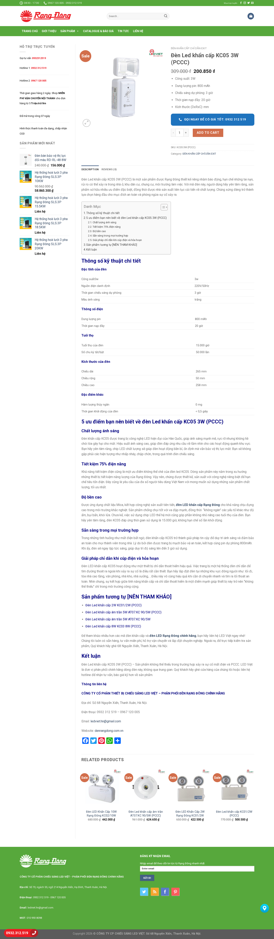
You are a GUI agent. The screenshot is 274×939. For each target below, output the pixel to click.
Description (90, 169)
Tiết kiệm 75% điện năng (107, 226)
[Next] (254, 799)
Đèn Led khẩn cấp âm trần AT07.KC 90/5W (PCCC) (146, 813)
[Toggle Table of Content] (162, 207)
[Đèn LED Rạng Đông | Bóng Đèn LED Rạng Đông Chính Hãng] (60, 16)
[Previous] (82, 799)
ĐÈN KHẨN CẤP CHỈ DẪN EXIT (189, 48)
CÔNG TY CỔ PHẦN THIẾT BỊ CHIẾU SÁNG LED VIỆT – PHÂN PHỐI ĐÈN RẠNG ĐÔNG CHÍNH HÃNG (153, 693)
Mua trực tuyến (230, 3)
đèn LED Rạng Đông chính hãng (172, 636)
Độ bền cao (99, 231)
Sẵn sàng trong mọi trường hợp (110, 235)
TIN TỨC (123, 31)
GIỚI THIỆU (49, 31)
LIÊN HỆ (138, 31)
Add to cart (208, 133)
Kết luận (91, 249)
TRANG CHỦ (30, 31)
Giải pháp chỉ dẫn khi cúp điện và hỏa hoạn (117, 240)
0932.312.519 (17, 933)
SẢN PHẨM (67, 31)
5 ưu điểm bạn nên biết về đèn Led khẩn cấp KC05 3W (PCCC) (126, 218)
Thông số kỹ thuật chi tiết (103, 213)
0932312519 (39, 58)
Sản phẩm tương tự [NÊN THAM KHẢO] (111, 245)
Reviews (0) (109, 169)
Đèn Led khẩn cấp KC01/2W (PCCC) (234, 813)
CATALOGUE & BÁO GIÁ (98, 31)
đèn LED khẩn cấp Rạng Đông (198, 505)
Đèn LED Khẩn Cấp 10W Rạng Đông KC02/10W (101, 813)
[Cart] (251, 16)
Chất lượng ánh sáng (104, 222)
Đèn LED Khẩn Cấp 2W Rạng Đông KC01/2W (190, 813)
